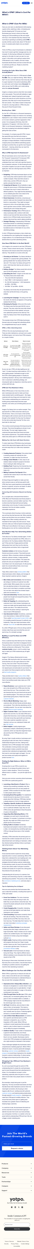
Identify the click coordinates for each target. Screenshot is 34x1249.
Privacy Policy (14, 1243)
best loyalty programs (10, 672)
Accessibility (17, 1246)
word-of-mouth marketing (16, 709)
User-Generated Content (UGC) (20, 618)
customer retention (9, 699)
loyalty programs (16, 1095)
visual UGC (11, 624)
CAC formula (9, 724)
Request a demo (17, 1148)
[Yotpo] (4, 3)
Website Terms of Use (23, 1241)
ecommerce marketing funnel (12, 881)
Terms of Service (9, 1241)
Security (6, 1243)
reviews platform (22, 572)
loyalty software (22, 676)
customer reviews (13, 1051)
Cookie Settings (25, 1243)
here (17, 592)
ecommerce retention (9, 948)
